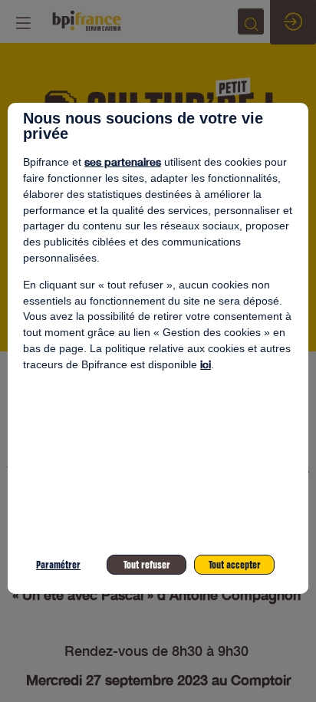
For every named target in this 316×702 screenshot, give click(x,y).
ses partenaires (122, 161)
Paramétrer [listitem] (58, 565)
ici (205, 364)
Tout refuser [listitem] (146, 565)
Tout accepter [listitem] (235, 565)
